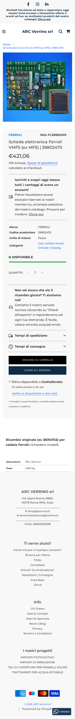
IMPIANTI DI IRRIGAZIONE (37, 662)
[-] (28, 272)
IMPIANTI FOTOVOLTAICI (37, 657)
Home (6, 44)
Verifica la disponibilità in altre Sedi (34, 393)
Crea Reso (37, 580)
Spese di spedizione (42, 163)
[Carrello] (68, 31)
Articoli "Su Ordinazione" (37, 570)
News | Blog (37, 623)
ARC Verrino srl (37, 31)
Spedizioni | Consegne (37, 575)
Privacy (37, 628)
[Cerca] (60, 31)
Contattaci (37, 565)
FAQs (37, 560)
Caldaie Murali (54, 243)
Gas (40, 243)
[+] (42, 272)
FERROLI (15, 135)
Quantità (16, 272)
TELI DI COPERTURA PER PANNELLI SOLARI (37, 667)
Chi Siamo (38, 608)
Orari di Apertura (37, 618)
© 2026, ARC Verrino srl (37, 704)
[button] (37, 335)
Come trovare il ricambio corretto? (37, 550)
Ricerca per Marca (37, 555)
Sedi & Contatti (37, 613)
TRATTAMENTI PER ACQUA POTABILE (37, 672)
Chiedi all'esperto (37, 370)
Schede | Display (49, 248)
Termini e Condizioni (37, 633)
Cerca (38, 585)
